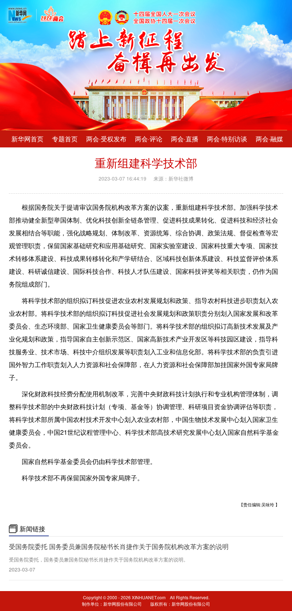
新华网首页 (27, 139)
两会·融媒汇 (273, 139)
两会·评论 (148, 139)
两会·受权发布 (106, 139)
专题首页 (65, 139)
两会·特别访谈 (227, 139)
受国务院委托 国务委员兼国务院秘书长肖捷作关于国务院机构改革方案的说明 (119, 546)
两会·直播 (184, 139)
